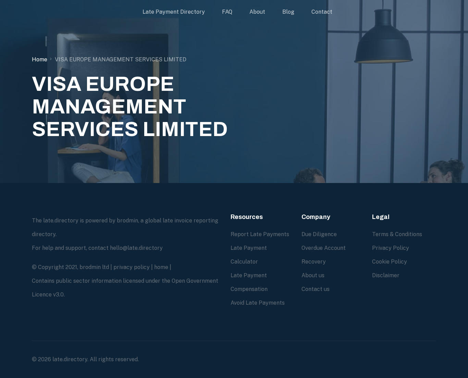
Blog (288, 12)
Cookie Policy (389, 261)
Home (39, 59)
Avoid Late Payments (258, 303)
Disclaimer (385, 275)
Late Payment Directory (174, 12)
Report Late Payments (260, 234)
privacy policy (131, 267)
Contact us (315, 289)
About (257, 12)
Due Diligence (319, 234)
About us (312, 275)
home (161, 267)
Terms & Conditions (397, 234)
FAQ (227, 12)
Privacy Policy (390, 248)
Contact (321, 12)
